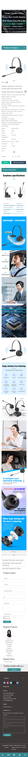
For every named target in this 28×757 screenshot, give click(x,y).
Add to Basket (20, 162)
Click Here (14, 669)
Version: (4, 133)
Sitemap (7, 747)
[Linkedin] (11, 683)
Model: (3, 128)
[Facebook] (4, 683)
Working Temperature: (5, 136)
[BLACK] (13, 151)
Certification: (5, 143)
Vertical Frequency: (6, 141)
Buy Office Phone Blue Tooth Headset (13, 560)
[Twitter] (14, 683)
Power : (3, 139)
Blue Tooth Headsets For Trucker (12, 568)
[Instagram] (17, 683)
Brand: (3, 130)
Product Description (9, 170)
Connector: (4, 146)
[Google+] (7, 683)
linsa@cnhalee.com (7, 706)
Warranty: (4, 148)
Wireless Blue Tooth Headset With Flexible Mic (12, 564)
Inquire (6, 162)
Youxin (19, 747)
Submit (7, 621)
